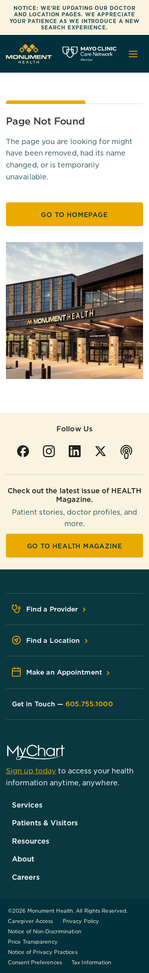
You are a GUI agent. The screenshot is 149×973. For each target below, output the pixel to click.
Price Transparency (33, 941)
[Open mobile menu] (133, 54)
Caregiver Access (30, 921)
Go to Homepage (74, 214)
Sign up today (31, 771)
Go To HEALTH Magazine (74, 546)
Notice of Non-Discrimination (44, 931)
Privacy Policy (81, 921)
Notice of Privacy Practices (42, 952)
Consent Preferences (35, 962)
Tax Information (92, 962)
